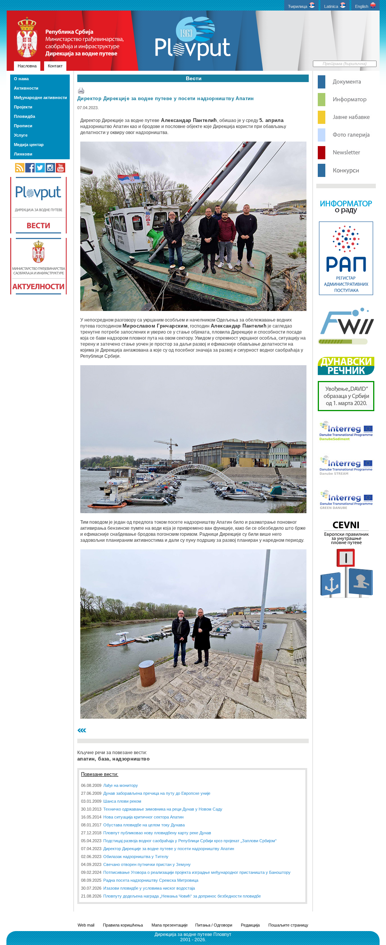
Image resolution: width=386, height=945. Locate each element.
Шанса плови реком (122, 801)
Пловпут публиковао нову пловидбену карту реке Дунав (157, 833)
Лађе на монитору (120, 785)
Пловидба (24, 116)
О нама (21, 78)
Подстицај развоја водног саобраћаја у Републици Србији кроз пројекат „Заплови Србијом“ (190, 840)
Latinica (331, 6)
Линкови (23, 154)
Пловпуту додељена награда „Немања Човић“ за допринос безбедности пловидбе (182, 896)
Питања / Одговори (213, 925)
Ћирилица (297, 6)
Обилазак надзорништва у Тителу (135, 856)
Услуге (21, 135)
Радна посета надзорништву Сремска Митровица (150, 880)
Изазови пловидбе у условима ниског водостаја (149, 888)
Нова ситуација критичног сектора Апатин (143, 817)
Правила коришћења (123, 925)
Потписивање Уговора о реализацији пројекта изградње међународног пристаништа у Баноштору (197, 872)
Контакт (55, 66)
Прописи (23, 125)
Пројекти (23, 107)
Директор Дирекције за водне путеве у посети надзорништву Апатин (165, 98)
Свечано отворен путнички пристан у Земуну (147, 864)
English (361, 6)
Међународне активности (40, 97)
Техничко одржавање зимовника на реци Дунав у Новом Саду (162, 809)
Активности (26, 88)
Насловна (27, 66)
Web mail (86, 925)
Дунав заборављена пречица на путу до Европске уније (156, 793)
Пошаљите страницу (288, 925)
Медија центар (29, 144)
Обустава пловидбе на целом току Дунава (144, 825)
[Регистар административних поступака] (346, 294)
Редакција (250, 925)
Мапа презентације (170, 925)
